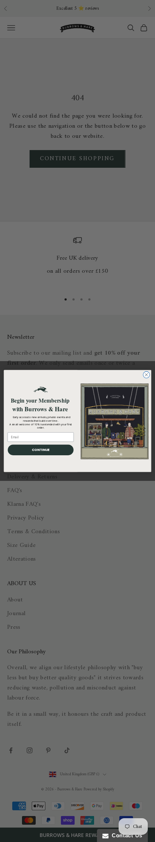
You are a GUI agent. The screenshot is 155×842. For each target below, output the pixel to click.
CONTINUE (41, 449)
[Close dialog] (146, 375)
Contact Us (125, 835)
